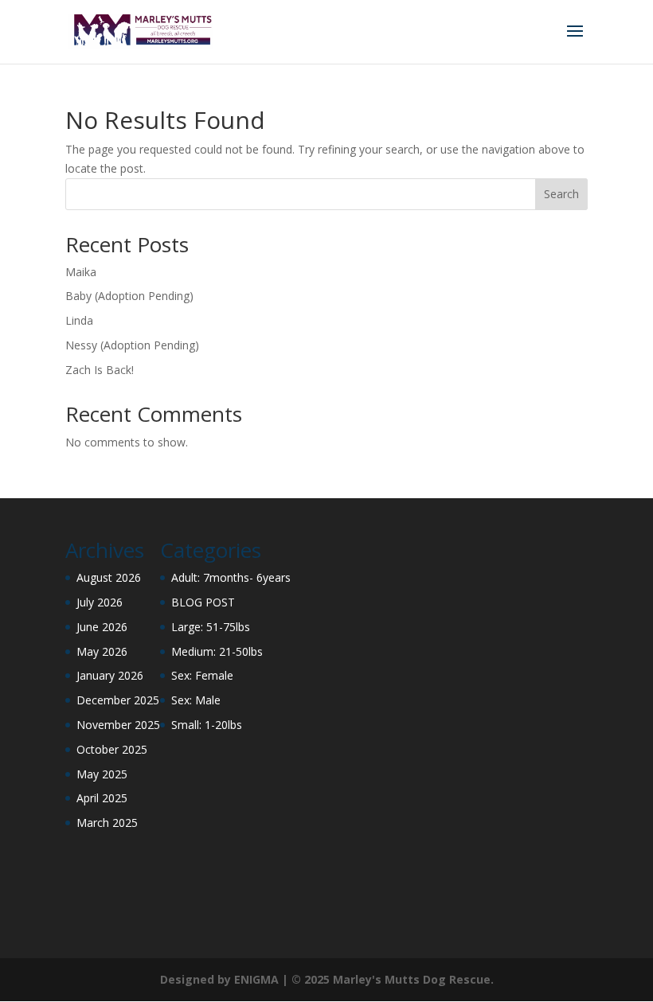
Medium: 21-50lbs (217, 651)
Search (561, 193)
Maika (80, 271)
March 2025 (107, 822)
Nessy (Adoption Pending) (132, 345)
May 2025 (101, 774)
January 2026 (109, 675)
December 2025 (117, 700)
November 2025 (118, 724)
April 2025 (101, 797)
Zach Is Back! (99, 369)
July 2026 (99, 602)
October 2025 (111, 749)
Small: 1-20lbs (206, 724)
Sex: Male (196, 700)
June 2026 (101, 626)
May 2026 (101, 651)
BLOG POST (203, 602)
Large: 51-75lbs (210, 626)
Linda (79, 320)
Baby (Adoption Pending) (129, 295)
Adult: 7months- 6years (231, 577)
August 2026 (108, 577)
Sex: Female (202, 675)
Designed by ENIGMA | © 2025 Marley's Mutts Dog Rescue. (327, 979)
